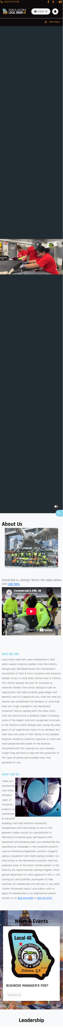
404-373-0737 (44, 898)
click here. (14, 584)
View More (12, 995)
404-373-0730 (25, 898)
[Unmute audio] (56, 506)
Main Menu (54, 22)
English (41, 11)
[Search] (59, 513)
